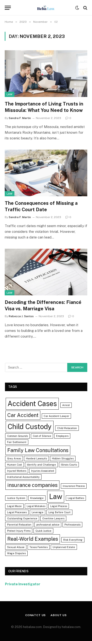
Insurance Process (74, 486)
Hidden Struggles (63, 458)
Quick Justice (43, 530)
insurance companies (32, 485)
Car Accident (22, 415)
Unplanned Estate (64, 547)
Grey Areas (14, 458)
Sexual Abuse (16, 547)
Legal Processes (17, 512)
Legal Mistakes (36, 506)
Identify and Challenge (41, 464)
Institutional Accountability (23, 477)
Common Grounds (17, 436)
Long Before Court (59, 512)
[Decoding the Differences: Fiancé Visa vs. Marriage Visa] (46, 272)
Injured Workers (16, 470)
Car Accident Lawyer (56, 416)
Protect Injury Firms (18, 530)
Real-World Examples (32, 539)
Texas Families (38, 547)
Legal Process (58, 506)
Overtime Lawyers (53, 518)
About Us (58, 615)
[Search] (84, 7)
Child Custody (30, 426)
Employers (62, 436)
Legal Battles (76, 498)
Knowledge (37, 498)
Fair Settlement (16, 442)
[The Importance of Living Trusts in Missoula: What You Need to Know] (46, 73)
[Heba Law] (46, 7)
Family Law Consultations (37, 450)
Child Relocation (67, 428)
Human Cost (14, 464)
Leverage (37, 512)
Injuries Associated (42, 470)
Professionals (72, 524)
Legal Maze (14, 506)
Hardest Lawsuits (36, 458)
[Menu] (8, 7)
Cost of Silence (42, 436)
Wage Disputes (16, 553)
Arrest (66, 405)
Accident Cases (32, 403)
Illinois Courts (69, 464)
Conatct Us (35, 615)
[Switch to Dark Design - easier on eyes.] (77, 8)
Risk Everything (73, 539)
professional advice (47, 524)
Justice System (16, 498)
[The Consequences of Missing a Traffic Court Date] (46, 173)
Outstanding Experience (22, 518)
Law (10, 94)
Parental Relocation (19, 524)
